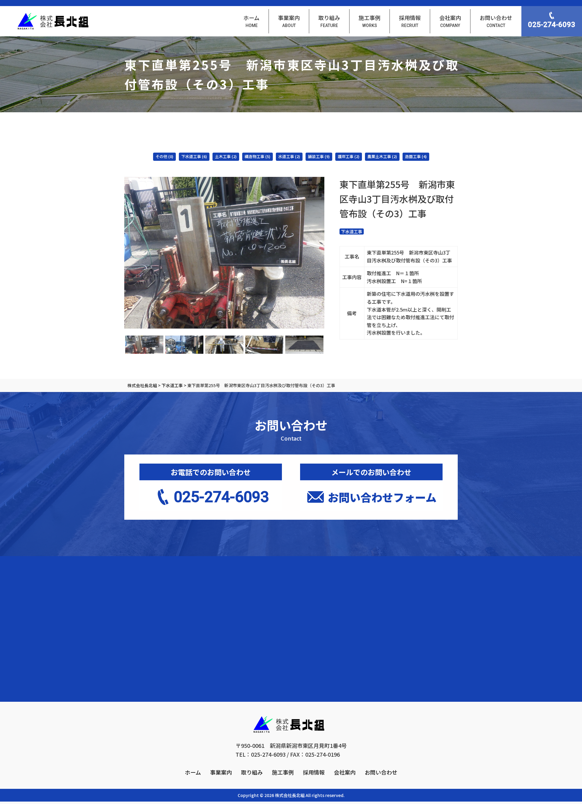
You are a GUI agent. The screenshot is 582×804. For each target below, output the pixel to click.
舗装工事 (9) (319, 156)
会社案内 (345, 772)
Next (329, 253)
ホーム (193, 772)
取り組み (252, 772)
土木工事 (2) (226, 156)
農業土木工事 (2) (382, 156)
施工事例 (283, 772)
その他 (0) (164, 156)
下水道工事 (351, 231)
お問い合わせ (381, 772)
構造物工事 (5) (257, 156)
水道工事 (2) (289, 156)
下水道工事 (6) (194, 156)
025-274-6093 (551, 24)
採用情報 (314, 772)
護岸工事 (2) (349, 156)
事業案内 (221, 772)
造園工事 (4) (416, 156)
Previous (120, 253)
